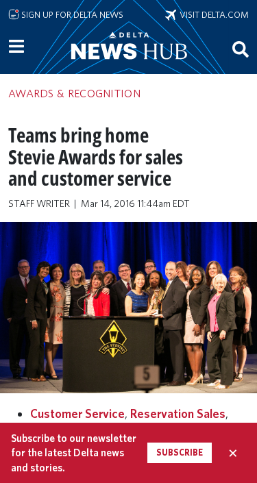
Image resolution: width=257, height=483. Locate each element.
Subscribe (179, 452)
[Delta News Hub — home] (128, 64)
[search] (240, 49)
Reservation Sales (177, 413)
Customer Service (77, 413)
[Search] (240, 49)
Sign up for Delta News (71, 14)
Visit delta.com (212, 14)
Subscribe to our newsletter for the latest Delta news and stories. (73, 453)
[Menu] (16, 47)
